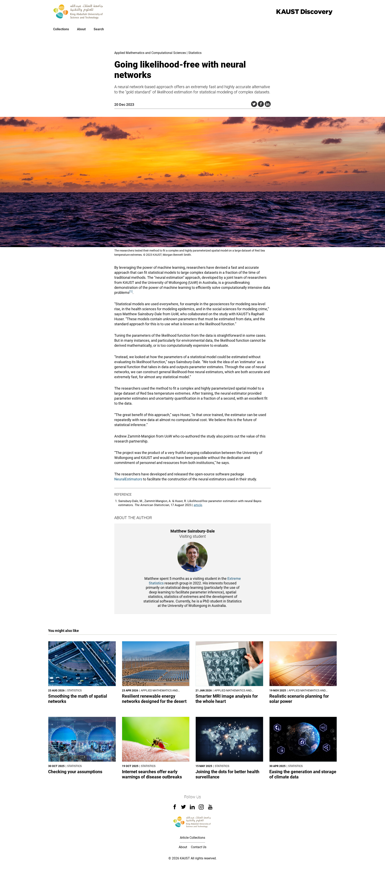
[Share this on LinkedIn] (268, 104)
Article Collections (192, 838)
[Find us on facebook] (174, 808)
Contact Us (198, 847)
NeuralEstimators (128, 479)
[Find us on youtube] (210, 808)
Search (99, 29)
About (81, 29)
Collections (61, 29)
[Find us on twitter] (183, 808)
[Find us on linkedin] (192, 808)
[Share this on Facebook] (261, 104)
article (198, 505)
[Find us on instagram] (201, 808)
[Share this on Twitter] (254, 104)
